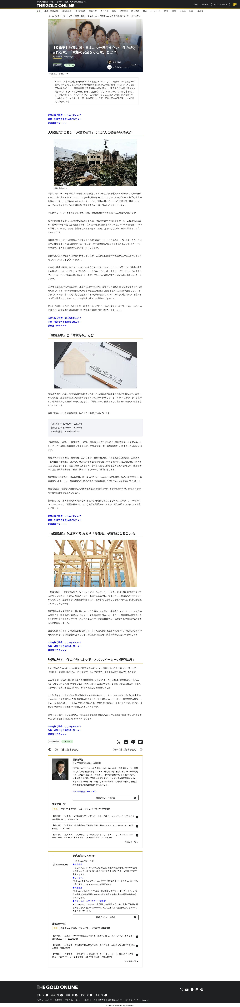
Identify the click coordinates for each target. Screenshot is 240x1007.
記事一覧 (40, 995)
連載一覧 (70, 995)
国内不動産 (67, 11)
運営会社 (101, 1000)
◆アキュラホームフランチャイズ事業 (89, 901)
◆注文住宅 (77, 864)
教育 (166, 11)
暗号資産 (135, 11)
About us (145, 1000)
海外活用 (104, 11)
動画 (191, 11)
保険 (114, 11)
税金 (145, 11)
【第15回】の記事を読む (124, 749)
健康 (174, 11)
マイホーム (69, 65)
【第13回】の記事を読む (66, 749)
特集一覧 (55, 995)
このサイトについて (44, 1000)
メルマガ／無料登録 (200, 4)
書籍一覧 (99, 995)
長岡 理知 (78, 759)
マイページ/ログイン (220, 4)
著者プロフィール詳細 (105, 798)
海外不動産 (80, 11)
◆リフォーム (78, 878)
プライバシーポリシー (73, 1000)
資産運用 (124, 11)
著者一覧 (85, 995)
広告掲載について (115, 1000)
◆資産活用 (77, 888)
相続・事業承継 (51, 11)
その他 (183, 11)
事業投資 (93, 11)
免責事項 (58, 1000)
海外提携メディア (131, 1000)
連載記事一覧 (130, 842)
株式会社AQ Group (84, 855)
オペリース (155, 11)
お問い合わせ (90, 1000)
